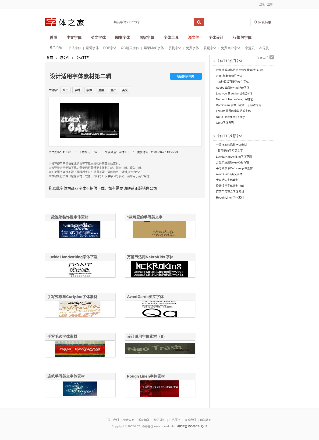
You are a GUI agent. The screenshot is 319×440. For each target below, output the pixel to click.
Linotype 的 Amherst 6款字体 (234, 93)
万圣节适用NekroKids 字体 (150, 257)
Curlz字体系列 (225, 122)
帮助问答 (144, 420)
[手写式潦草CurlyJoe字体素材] (80, 310)
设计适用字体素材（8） (147, 336)
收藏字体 (209, 47)
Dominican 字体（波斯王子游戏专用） (240, 105)
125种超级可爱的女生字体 (232, 82)
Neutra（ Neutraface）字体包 (234, 99)
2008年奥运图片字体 (229, 76)
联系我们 (190, 420)
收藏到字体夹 (185, 76)
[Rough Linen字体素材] (160, 389)
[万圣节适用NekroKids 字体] (160, 270)
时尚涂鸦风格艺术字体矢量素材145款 (239, 70)
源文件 (193, 37)
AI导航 (264, 47)
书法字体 (74, 47)
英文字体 (98, 37)
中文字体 (74, 37)
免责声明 (128, 420)
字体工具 (171, 37)
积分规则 (159, 420)
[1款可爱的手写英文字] (160, 230)
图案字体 (122, 37)
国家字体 (146, 37)
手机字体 (174, 47)
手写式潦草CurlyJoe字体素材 (72, 296)
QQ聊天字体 (130, 47)
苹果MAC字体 (154, 47)
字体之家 (67, 22)
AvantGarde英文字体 (145, 296)
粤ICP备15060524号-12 (192, 426)
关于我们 (113, 420)
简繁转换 (264, 22)
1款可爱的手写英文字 (145, 217)
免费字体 (192, 47)
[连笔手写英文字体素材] (80, 389)
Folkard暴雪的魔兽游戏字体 (233, 111)
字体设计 (216, 37)
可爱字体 (92, 47)
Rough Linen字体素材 (146, 376)
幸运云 (250, 47)
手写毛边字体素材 (62, 336)
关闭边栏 (262, 58)
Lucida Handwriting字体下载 (72, 257)
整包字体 (244, 37)
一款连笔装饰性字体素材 (68, 217)
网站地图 (205, 420)
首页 (53, 37)
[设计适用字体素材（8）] (160, 349)
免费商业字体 (231, 47)
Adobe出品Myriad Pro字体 (232, 87)
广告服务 (175, 420)
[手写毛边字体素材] (80, 349)
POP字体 (110, 47)
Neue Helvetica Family (230, 117)
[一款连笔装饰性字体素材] (80, 230)
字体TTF (82, 57)
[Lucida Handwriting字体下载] (80, 270)
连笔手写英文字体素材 (66, 376)
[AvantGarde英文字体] (160, 310)
